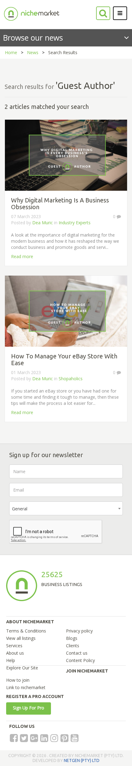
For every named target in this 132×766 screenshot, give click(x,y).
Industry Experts (75, 222)
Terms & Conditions (26, 631)
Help (10, 660)
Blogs (71, 638)
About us (15, 653)
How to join (17, 680)
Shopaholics (71, 378)
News (32, 52)
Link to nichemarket (25, 687)
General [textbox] (19, 509)
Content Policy (80, 660)
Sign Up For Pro (28, 708)
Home (11, 52)
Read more (22, 256)
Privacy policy (79, 631)
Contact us (76, 653)
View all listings (21, 638)
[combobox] (66, 508)
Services (14, 645)
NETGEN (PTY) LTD (81, 760)
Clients (72, 645)
